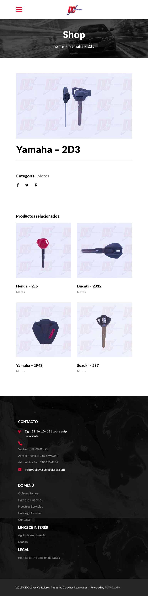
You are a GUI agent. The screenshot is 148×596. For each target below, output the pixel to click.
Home (58, 46)
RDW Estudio (112, 587)
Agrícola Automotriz (32, 535)
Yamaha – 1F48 (29, 365)
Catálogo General (29, 513)
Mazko (23, 541)
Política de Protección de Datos (39, 557)
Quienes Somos (28, 493)
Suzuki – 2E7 (88, 365)
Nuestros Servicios (30, 506)
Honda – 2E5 (27, 286)
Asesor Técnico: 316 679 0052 (38, 455)
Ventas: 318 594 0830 (32, 449)
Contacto (24, 519)
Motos (43, 176)
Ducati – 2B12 (89, 286)
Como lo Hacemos (30, 500)
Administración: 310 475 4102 (38, 462)
